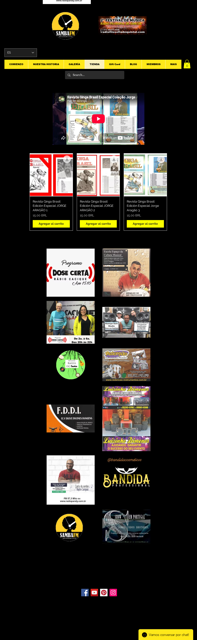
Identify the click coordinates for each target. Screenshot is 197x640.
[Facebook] (85, 592)
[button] (187, 64)
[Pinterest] (104, 592)
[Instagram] (113, 592)
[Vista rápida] (51, 174)
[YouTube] (94, 592)
